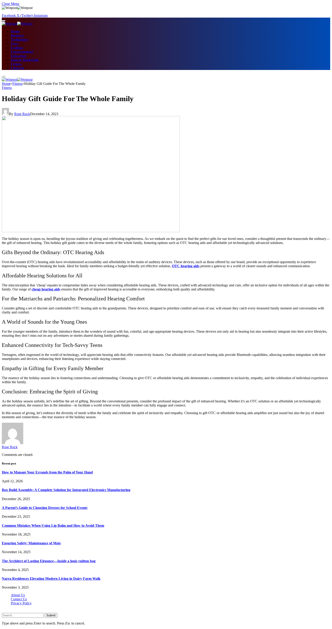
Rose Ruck (22, 114)
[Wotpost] (17, 24)
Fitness (16, 64)
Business (17, 35)
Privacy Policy (21, 603)
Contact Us (19, 599)
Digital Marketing (25, 60)
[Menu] (3, 20)
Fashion (17, 47)
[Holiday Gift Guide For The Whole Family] (91, 231)
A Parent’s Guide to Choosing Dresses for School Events (44, 508)
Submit (51, 615)
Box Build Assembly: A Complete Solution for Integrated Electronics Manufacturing (66, 490)
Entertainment (22, 51)
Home (15, 31)
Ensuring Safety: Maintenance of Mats (31, 543)
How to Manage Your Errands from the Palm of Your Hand (47, 472)
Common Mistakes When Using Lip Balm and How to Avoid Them (53, 525)
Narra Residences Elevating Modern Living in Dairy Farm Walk (51, 578)
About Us (18, 595)
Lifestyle (17, 68)
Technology (19, 39)
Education (19, 56)
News (15, 43)
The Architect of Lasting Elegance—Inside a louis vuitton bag (49, 561)
